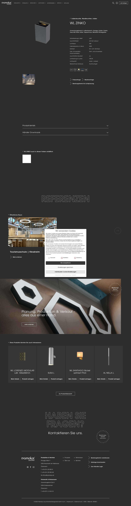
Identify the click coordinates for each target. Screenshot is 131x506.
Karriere (78, 460)
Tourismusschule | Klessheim (25, 251)
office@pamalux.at (48, 475)
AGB (85, 501)
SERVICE (59, 3)
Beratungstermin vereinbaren (100, 458)
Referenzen (79, 457)
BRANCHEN (33, 3)
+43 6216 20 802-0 (47, 469)
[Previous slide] (13, 230)
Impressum (70, 501)
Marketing (79, 257)
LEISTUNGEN (41, 3)
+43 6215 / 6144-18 (48, 491)
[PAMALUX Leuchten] (7, 3)
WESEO (95, 501)
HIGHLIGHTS (17, 3)
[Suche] (113, 3)
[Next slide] (117, 230)
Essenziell (52, 257)
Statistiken (65, 257)
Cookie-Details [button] (58, 275)
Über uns (67, 460)
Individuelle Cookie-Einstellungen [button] (65, 272)
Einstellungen (68, 253)
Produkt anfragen (28, 379)
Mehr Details (15, 379)
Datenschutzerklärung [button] (66, 275)
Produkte (67, 457)
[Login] (117, 3)
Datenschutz (78, 501)
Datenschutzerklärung (77, 251)
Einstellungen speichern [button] (65, 267)
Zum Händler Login (97, 466)
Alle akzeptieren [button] (65, 263)
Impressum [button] (74, 275)
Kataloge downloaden (98, 462)
